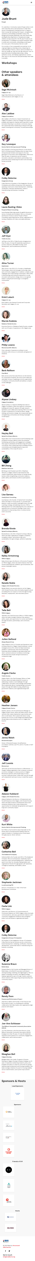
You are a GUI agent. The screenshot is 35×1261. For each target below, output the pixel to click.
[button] (31, 2)
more (3, 99)
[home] (5, 2)
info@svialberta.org (9, 1257)
